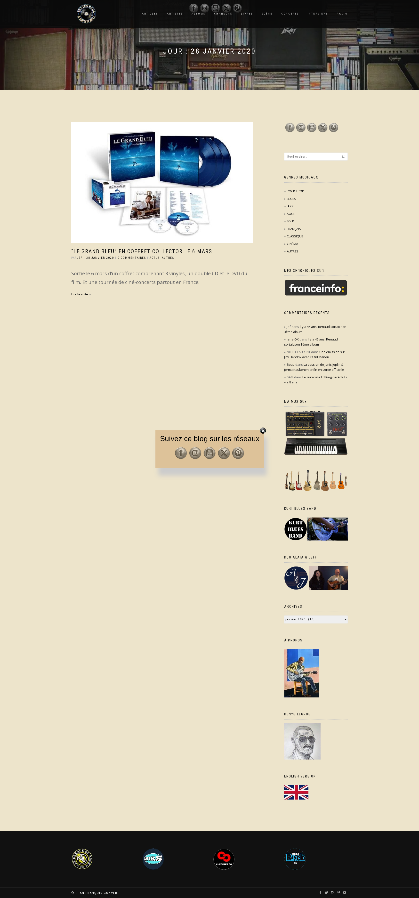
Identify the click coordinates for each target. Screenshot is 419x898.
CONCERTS (290, 13)
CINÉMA (292, 244)
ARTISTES (175, 13)
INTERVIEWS (317, 13)
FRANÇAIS (294, 229)
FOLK (290, 221)
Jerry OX (293, 339)
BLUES (291, 198)
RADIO (342, 13)
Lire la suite (79, 294)
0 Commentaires (132, 257)
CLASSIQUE (295, 236)
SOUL (291, 213)
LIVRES (247, 13)
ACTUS (155, 257)
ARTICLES (150, 13)
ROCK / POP (295, 191)
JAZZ (290, 206)
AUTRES (168, 257)
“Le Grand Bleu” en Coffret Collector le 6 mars (141, 251)
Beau (291, 364)
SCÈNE (267, 13)
